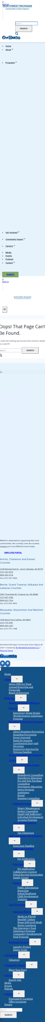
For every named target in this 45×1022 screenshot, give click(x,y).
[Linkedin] (16, 38)
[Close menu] (0, 669)
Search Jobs (15, 980)
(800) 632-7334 (6, 600)
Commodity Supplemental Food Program (27, 935)
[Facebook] (4, 38)
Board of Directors (19, 692)
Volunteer (14, 959)
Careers (8, 975)
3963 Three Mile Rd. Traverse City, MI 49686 (19, 594)
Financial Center (22, 803)
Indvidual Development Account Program (30, 818)
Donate (10, 274)
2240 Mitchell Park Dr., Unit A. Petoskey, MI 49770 (21, 569)
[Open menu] (4, 309)
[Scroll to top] (2, 663)
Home (8, 46)
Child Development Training (27, 898)
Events (9, 256)
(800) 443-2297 (6, 625)
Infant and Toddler (23, 848)
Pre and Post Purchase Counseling (29, 782)
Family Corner (21, 877)
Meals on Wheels (22, 911)
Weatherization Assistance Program (28, 717)
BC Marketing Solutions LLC (27, 647)
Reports (17, 883)
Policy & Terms (6, 650)
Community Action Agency (17, 9)
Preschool (18, 864)
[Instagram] (10, 38)
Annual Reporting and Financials (21, 688)
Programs (9, 698)
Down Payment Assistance (25, 791)
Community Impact (15, 965)
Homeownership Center (26, 765)
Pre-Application (26, 858)
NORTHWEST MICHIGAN (17, 5)
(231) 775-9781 (6, 622)
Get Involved (11, 955)
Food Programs (17, 904)
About (7, 679)
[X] (4, 657)
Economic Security (19, 942)
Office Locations (17, 1001)
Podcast (9, 259)
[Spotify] (19, 38)
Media (8, 252)
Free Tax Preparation (24, 822)
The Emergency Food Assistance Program (24, 930)
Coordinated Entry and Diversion (25, 745)
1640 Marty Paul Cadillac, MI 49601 (15, 619)
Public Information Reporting (27, 889)
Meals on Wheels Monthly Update (26, 918)
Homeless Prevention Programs (26, 721)
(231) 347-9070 (6, 572)
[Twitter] (7, 38)
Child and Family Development (25, 835)
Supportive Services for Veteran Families (26, 751)
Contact (3, 546)
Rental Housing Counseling (28, 797)
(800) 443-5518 (6, 575)
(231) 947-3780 (6, 597)
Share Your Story (18, 969)
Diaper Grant (20, 949)
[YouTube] (13, 38)
